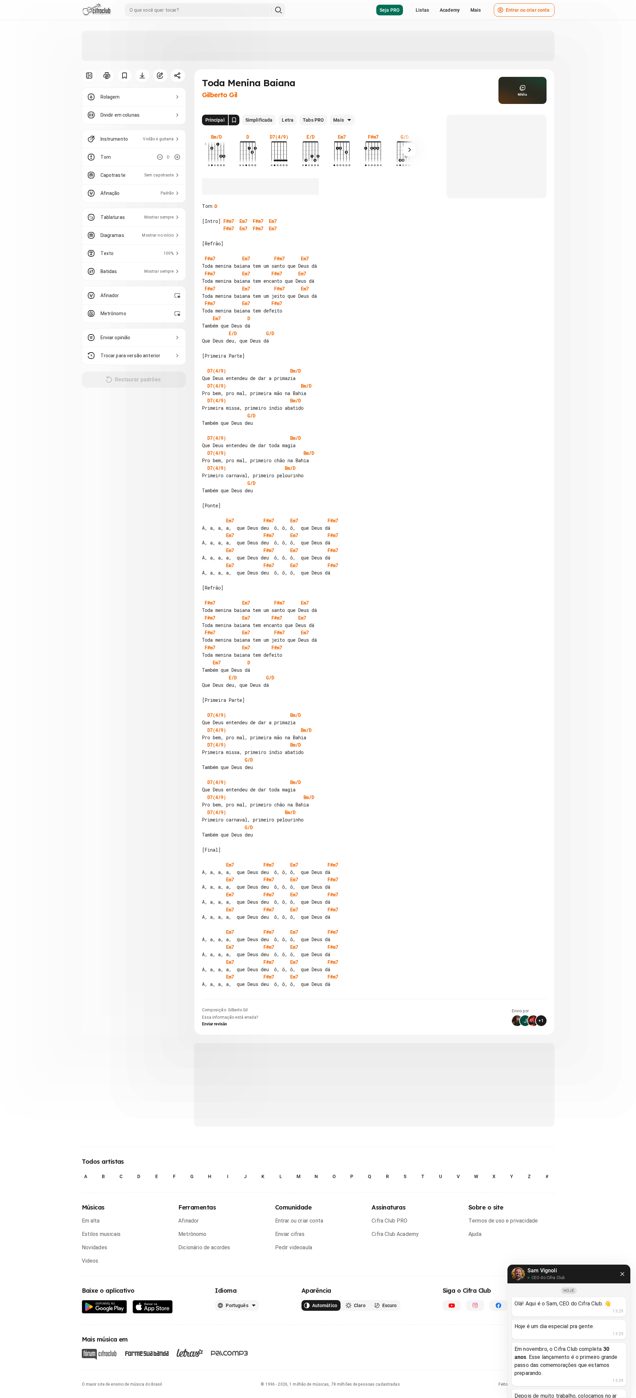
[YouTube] (452, 1305)
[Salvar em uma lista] (124, 75)
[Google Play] (104, 1307)
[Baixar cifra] (142, 75)
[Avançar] (409, 149)
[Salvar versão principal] (234, 120)
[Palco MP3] (229, 1353)
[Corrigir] (160, 75)
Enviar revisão (214, 1024)
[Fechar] (622, 1274)
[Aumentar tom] (177, 157)
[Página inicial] (97, 10)
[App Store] (153, 1307)
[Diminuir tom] (160, 157)
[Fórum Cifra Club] (99, 1354)
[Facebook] (498, 1305)
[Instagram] (475, 1305)
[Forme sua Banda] (147, 1353)
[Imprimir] (107, 75)
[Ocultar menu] (89, 75)
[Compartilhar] (177, 75)
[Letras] (190, 1353)
